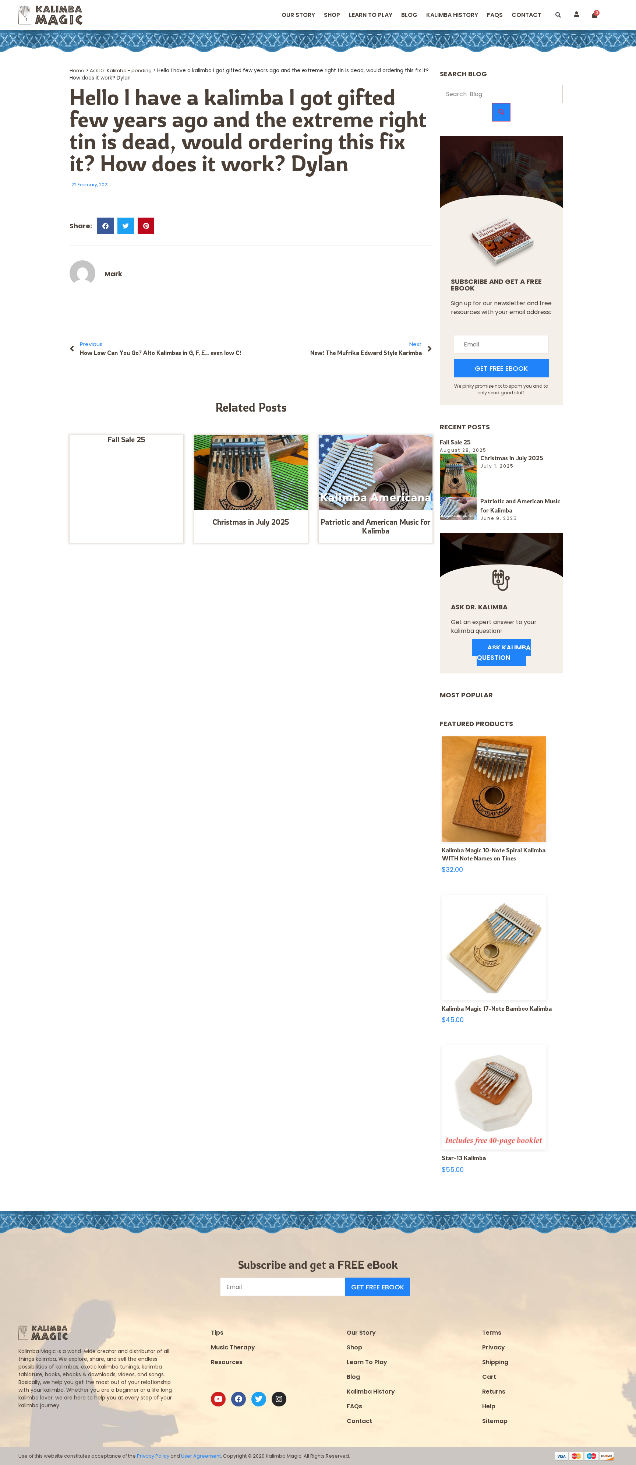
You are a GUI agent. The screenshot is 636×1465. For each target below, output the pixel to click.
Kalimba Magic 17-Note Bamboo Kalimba (497, 1008)
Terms (491, 1332)
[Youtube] (218, 1399)
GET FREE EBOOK (501, 368)
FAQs (354, 1406)
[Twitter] (258, 1399)
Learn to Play (370, 15)
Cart (489, 1377)
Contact (526, 15)
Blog (409, 15)
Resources (227, 1362)
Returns (493, 1391)
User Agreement (201, 1455)
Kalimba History (452, 15)
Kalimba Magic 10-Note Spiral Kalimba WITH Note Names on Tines (493, 854)
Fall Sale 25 (126, 439)
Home (77, 70)
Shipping (495, 1362)
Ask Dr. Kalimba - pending (121, 70)
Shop (332, 15)
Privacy (493, 1347)
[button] (558, 15)
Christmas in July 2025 (250, 522)
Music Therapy (233, 1347)
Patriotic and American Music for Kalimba (375, 526)
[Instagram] (279, 1399)
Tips (217, 1332)
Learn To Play (367, 1362)
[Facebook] (238, 1399)
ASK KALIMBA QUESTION (504, 652)
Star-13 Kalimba (464, 1158)
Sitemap (495, 1421)
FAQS (495, 15)
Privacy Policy (153, 1455)
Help (488, 1406)
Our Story (298, 15)
